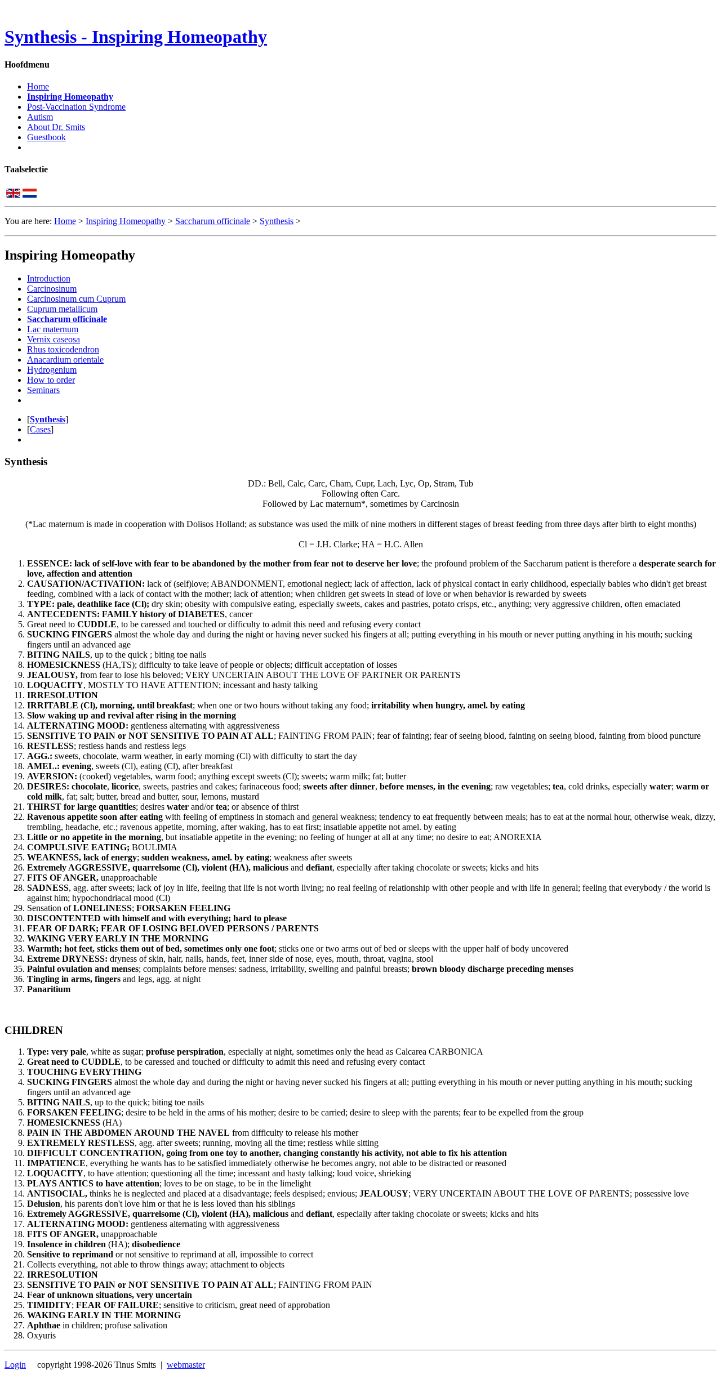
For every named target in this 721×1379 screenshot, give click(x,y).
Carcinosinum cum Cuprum (76, 299)
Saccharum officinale (212, 221)
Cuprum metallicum (62, 309)
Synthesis (276, 221)
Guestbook (46, 137)
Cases (40, 429)
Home (38, 86)
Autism (40, 117)
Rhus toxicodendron (63, 349)
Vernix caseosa (53, 339)
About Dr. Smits (56, 127)
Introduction (48, 278)
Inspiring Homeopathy (70, 96)
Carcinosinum (52, 288)
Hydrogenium (52, 369)
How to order (51, 380)
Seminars (43, 390)
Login (15, 1364)
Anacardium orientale (65, 359)
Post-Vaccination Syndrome (76, 106)
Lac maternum (52, 329)
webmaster (186, 1364)
